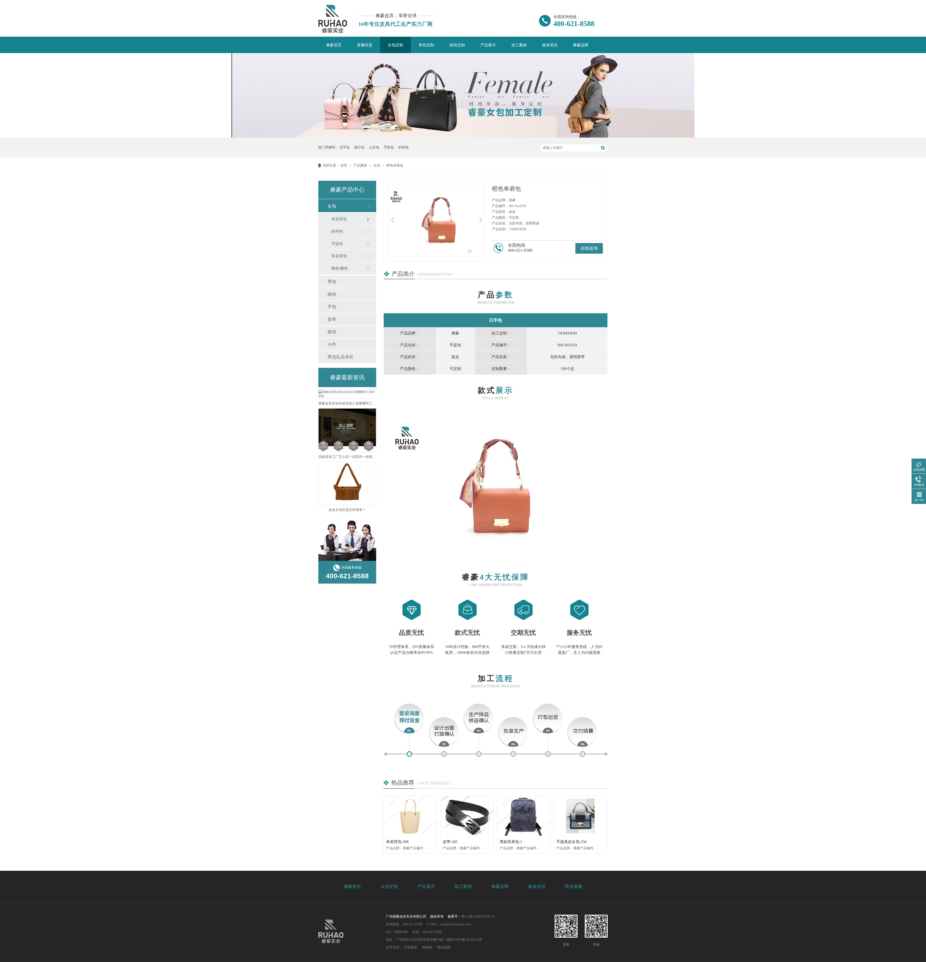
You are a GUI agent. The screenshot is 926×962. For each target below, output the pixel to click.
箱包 (331, 331)
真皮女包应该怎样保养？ (347, 510)
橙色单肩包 (394, 165)
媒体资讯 (550, 45)
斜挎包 (403, 147)
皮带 (331, 319)
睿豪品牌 (580, 45)
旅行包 (359, 147)
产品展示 (488, 45)
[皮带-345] (466, 816)
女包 (377, 165)
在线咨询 (589, 248)
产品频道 (361, 165)
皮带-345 (450, 842)
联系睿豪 (573, 886)
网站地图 (443, 947)
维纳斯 (427, 947)
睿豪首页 (333, 45)
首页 (344, 165)
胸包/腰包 (339, 268)
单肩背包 (339, 219)
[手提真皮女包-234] (580, 816)
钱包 (331, 294)
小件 (331, 344)
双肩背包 (339, 256)
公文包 (374, 147)
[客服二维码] (566, 926)
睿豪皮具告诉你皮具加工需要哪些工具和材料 (352, 403)
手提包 (389, 147)
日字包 (345, 147)
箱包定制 (457, 45)
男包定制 (426, 45)
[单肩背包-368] (410, 816)
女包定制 (395, 45)
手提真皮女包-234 (571, 842)
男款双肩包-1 (511, 842)
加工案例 (519, 45)
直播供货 (364, 45)
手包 (331, 306)
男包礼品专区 (340, 357)
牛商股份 (410, 947)
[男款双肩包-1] (523, 816)
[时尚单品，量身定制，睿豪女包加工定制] (463, 136)
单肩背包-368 (397, 842)
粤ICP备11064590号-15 (478, 916)
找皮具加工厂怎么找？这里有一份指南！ (348, 457)
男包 (331, 281)
